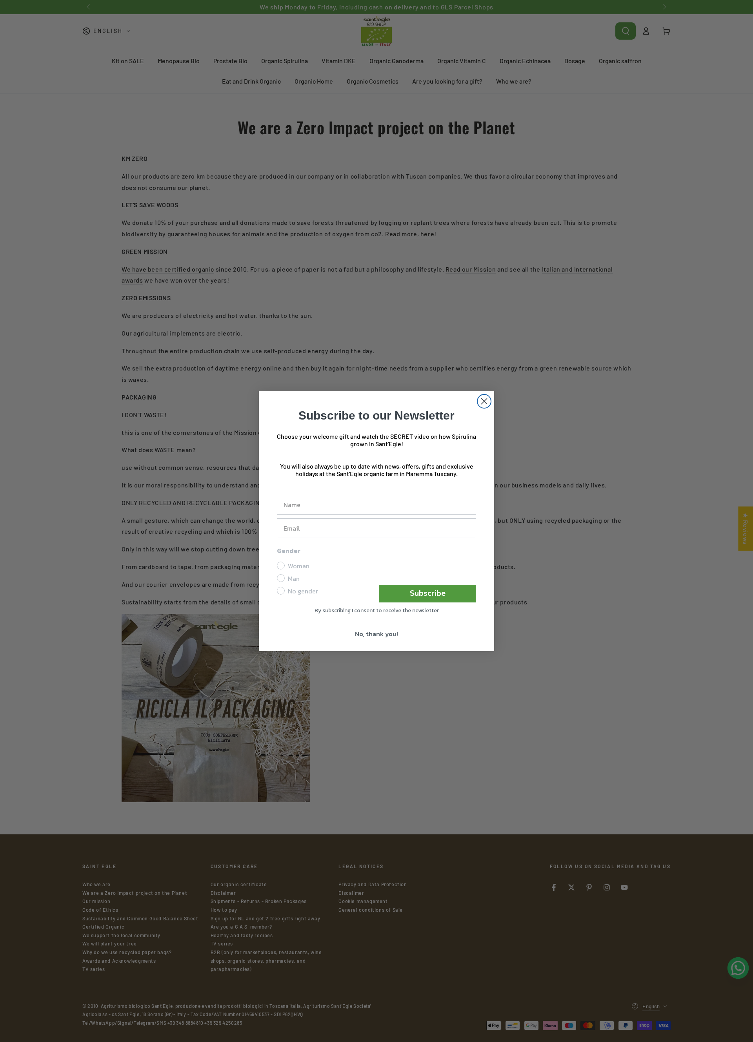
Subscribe (428, 593)
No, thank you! (376, 634)
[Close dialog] (484, 401)
